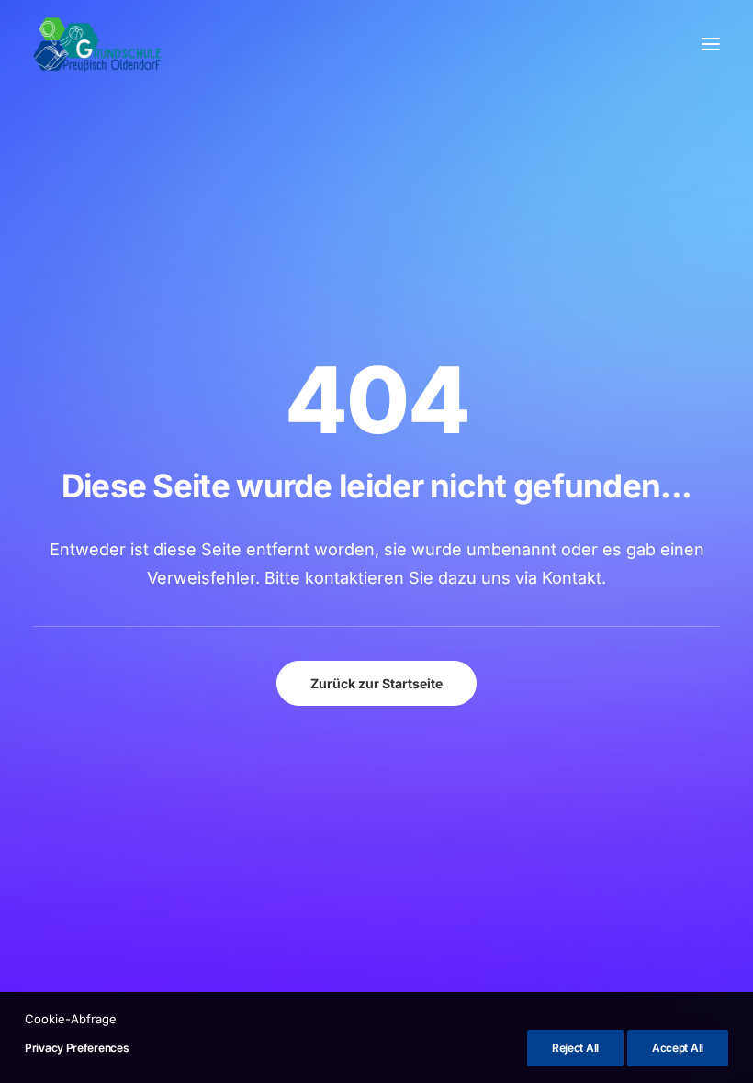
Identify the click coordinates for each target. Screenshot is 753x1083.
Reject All (575, 1048)
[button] (711, 44)
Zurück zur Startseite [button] (376, 683)
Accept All (677, 1048)
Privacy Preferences (77, 1048)
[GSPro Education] (97, 44)
